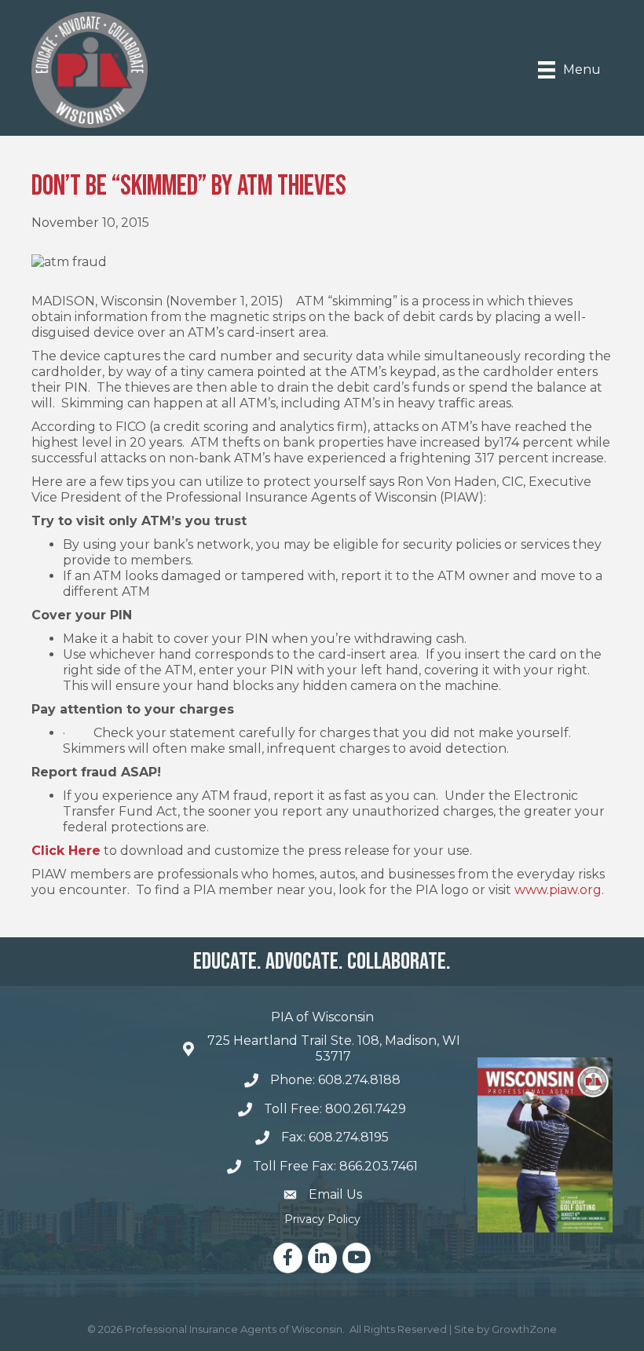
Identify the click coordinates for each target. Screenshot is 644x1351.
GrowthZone (524, 1329)
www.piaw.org (558, 889)
